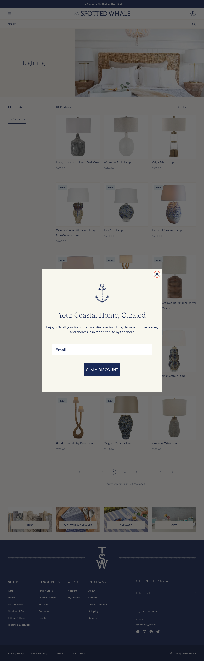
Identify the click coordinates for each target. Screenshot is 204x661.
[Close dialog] (157, 274)
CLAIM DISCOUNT (102, 369)
